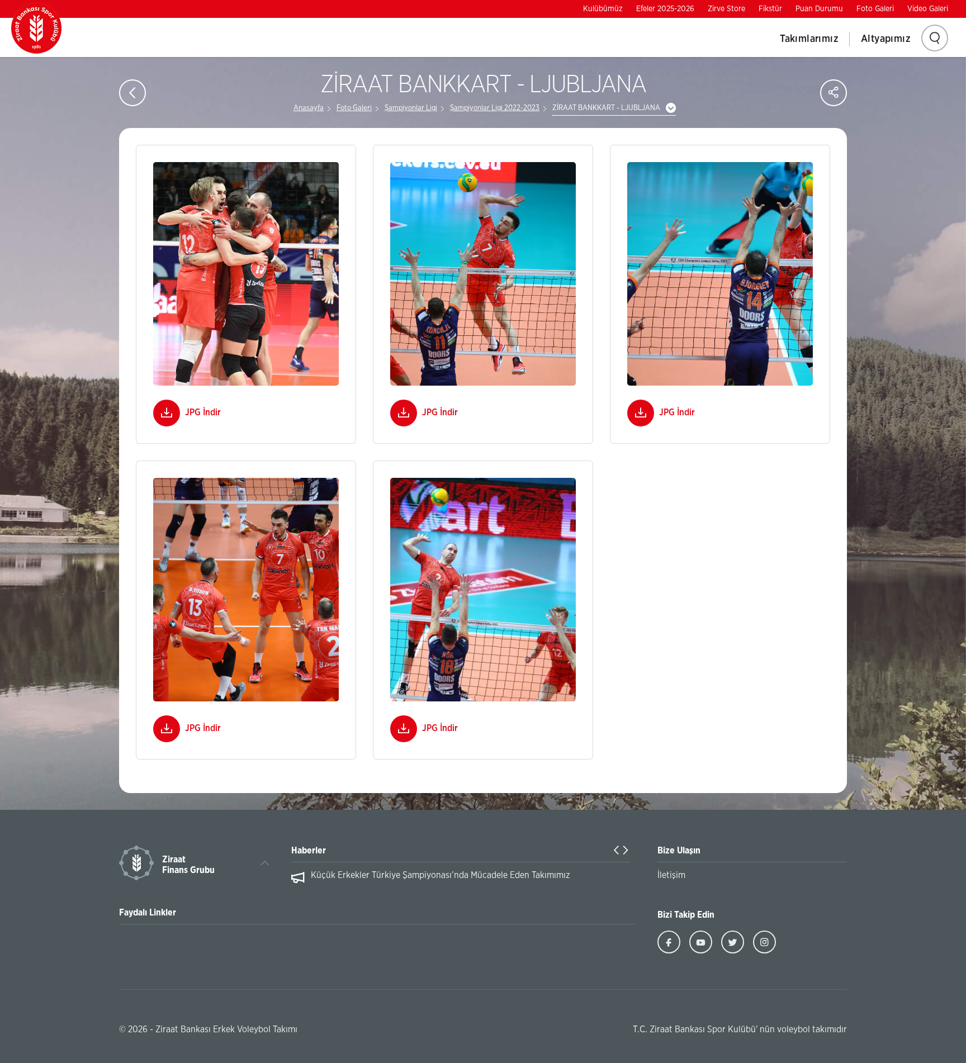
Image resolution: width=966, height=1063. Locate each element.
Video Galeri (927, 9)
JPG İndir (203, 412)
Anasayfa (308, 108)
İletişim (671, 875)
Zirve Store (726, 9)
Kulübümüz (603, 9)
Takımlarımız (809, 39)
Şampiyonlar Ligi (411, 108)
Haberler (308, 850)
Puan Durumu (819, 9)
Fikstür (770, 9)
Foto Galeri (875, 9)
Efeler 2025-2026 (665, 9)
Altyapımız (886, 39)
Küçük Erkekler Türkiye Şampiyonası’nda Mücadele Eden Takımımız (440, 875)
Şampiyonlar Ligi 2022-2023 (494, 108)
